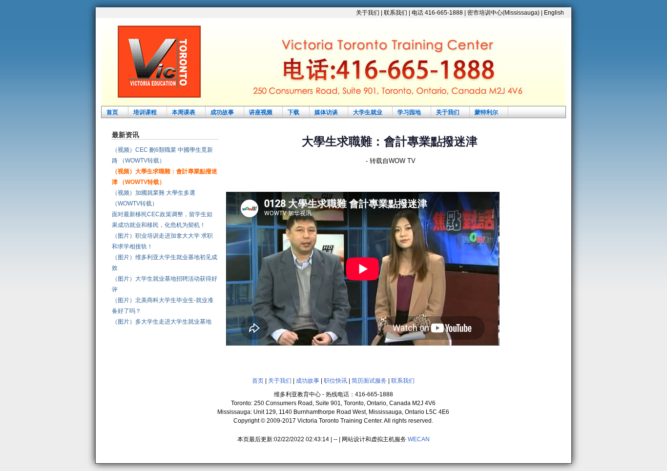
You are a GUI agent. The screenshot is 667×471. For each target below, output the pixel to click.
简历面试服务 (369, 380)
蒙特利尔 (486, 112)
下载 (293, 112)
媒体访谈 (326, 112)
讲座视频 (260, 112)
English (554, 12)
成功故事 (222, 112)
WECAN (419, 439)
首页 (112, 112)
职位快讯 (335, 380)
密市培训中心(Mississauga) (503, 12)
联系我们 (395, 12)
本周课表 (183, 112)
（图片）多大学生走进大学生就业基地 (161, 321)
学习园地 (409, 112)
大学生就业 (367, 112)
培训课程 (145, 112)
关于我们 (367, 12)
